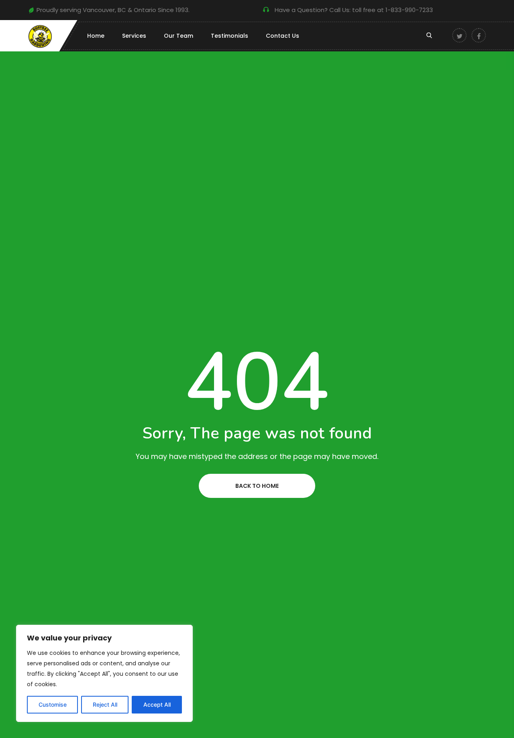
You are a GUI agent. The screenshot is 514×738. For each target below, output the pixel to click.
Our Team (178, 36)
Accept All (157, 704)
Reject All (105, 704)
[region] (104, 673)
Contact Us (282, 36)
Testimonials (229, 36)
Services (134, 36)
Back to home (257, 486)
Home (95, 36)
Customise (53, 704)
